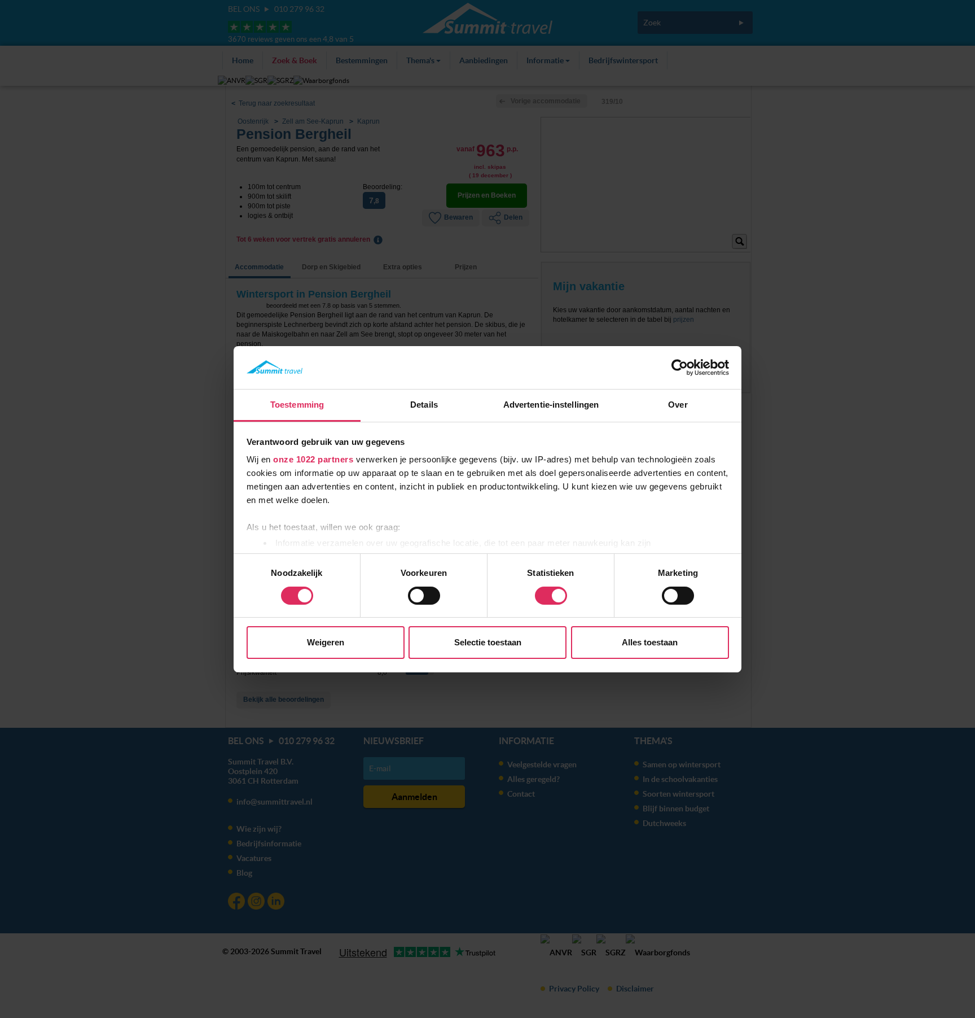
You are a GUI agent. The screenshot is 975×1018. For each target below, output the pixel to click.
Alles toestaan (650, 642)
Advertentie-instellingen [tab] (551, 404)
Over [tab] (677, 404)
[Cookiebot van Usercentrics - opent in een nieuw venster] (679, 367)
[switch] (424, 596)
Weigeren (325, 642)
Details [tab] (424, 404)
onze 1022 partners (313, 459)
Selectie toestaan (487, 642)
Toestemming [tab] (297, 404)
